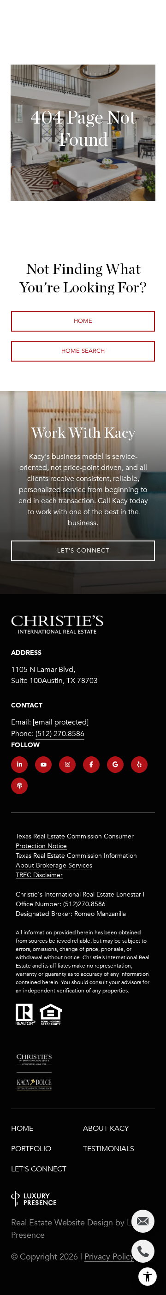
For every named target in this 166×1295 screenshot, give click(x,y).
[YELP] (139, 764)
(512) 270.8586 (60, 733)
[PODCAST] (19, 786)
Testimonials (108, 1148)
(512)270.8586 (84, 904)
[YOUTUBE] (43, 764)
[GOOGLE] (115, 764)
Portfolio (31, 1148)
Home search (83, 351)
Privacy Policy (109, 1257)
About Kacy (106, 1128)
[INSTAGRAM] (67, 764)
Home (83, 321)
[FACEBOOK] (91, 764)
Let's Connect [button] (83, 550)
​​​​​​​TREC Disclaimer (39, 875)
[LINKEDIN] (19, 764)
